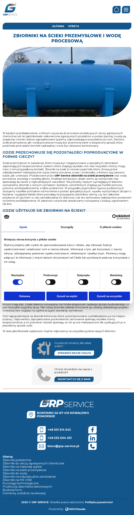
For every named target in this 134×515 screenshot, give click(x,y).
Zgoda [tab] (23, 227)
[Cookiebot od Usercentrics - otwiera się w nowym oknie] (114, 217)
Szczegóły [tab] (67, 227)
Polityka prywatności (99, 502)
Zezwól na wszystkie (109, 296)
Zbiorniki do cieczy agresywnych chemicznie (33, 463)
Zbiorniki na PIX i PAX (17, 480)
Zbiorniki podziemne (17, 460)
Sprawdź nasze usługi (74, 353)
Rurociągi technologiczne (21, 483)
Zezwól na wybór (67, 296)
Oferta (73, 26)
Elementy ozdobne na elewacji (24, 493)
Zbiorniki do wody (15, 473)
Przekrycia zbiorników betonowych (27, 486)
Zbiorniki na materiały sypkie (22, 466)
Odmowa (24, 296)
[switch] (50, 282)
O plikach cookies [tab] (111, 227)
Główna (58, 26)
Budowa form (12, 490)
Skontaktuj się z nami (74, 379)
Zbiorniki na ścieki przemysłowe (24, 470)
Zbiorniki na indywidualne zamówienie (29, 476)
